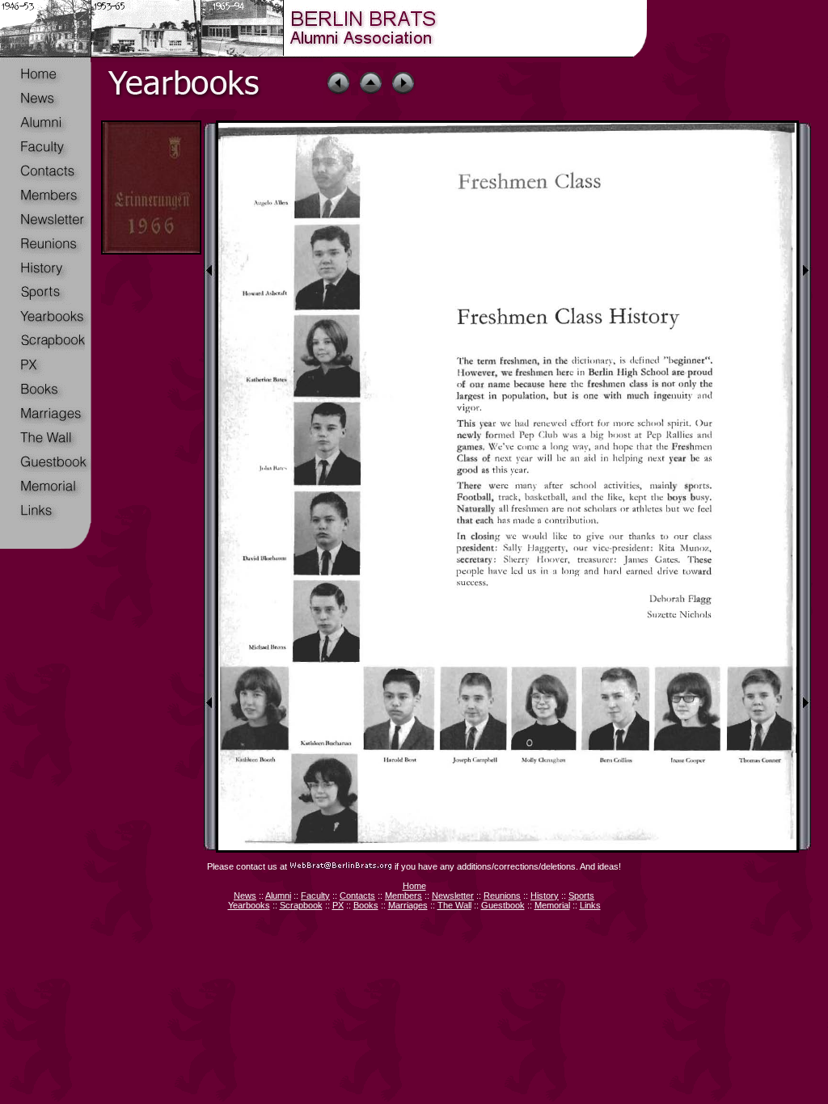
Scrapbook (301, 905)
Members (403, 895)
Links (590, 905)
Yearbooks (249, 905)
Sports (581, 895)
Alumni (278, 895)
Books (365, 905)
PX (338, 905)
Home (414, 886)
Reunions (502, 895)
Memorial (552, 905)
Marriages (408, 905)
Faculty (315, 895)
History (544, 895)
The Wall (454, 905)
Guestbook (503, 905)
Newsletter (453, 895)
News (245, 895)
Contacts (357, 895)
